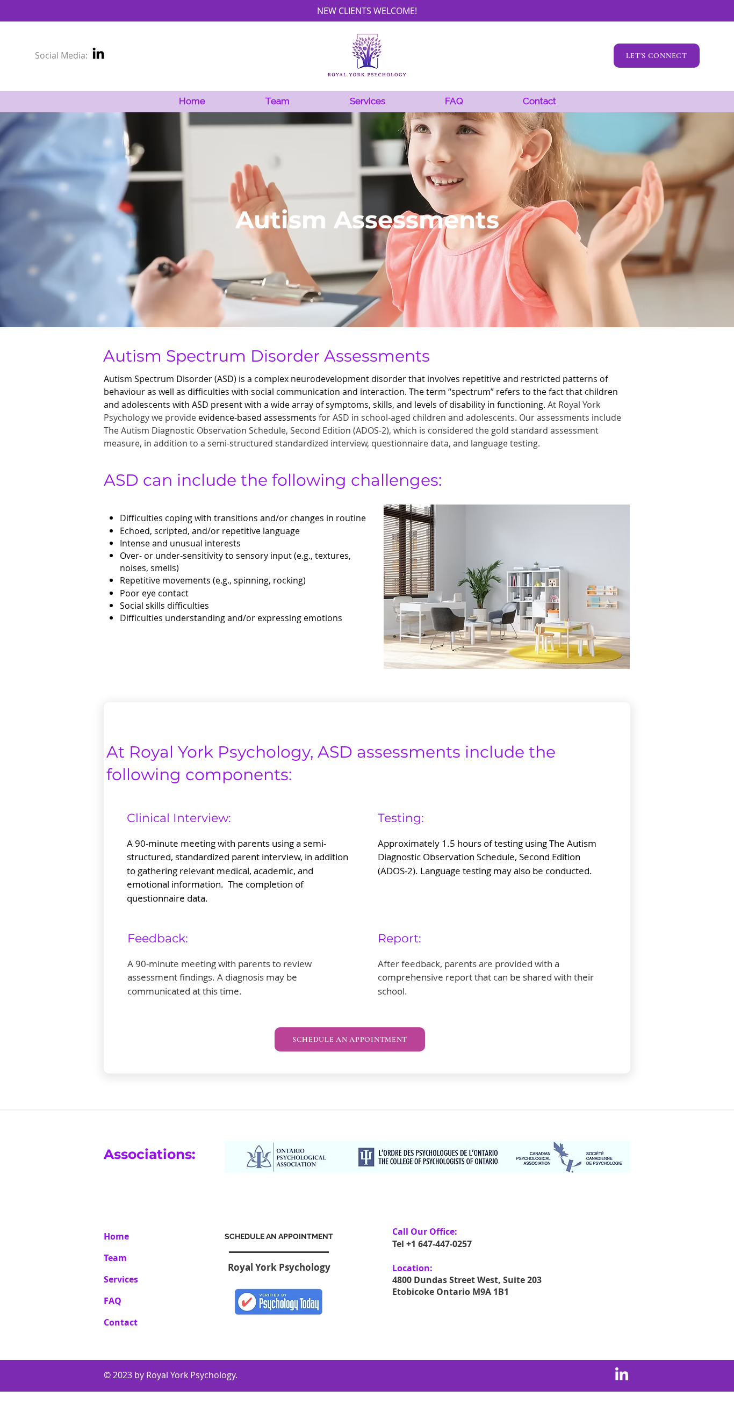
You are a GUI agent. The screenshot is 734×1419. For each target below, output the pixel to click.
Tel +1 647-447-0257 (432, 1244)
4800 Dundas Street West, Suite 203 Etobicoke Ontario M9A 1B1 (467, 1286)
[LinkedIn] (98, 53)
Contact (121, 1322)
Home (116, 1236)
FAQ (112, 1301)
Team (115, 1258)
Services (121, 1279)
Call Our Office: (424, 1231)
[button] (367, 101)
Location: (412, 1268)
